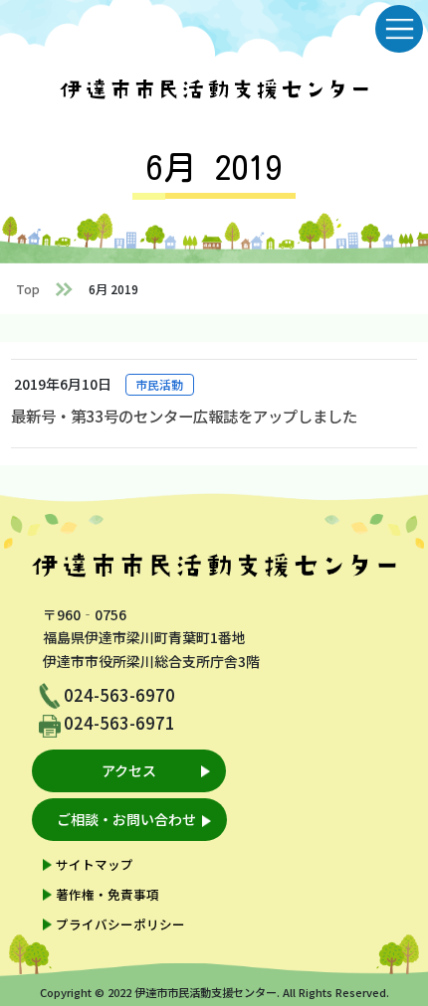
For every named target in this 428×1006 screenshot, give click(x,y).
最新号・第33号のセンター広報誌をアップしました (184, 415)
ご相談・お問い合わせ (126, 819)
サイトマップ (94, 864)
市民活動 (159, 384)
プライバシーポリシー (120, 924)
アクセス (129, 770)
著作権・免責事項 (107, 894)
